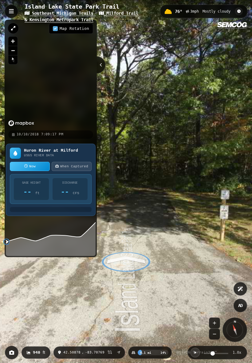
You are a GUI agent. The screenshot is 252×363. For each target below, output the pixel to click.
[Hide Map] (101, 65)
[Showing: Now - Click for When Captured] (239, 11)
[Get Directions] (119, 352)
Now (32, 166)
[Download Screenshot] (11, 352)
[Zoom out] (13, 50)
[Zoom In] (214, 323)
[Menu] (11, 11)
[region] (51, 75)
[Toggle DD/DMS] (110, 352)
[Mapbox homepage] (21, 123)
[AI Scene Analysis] (240, 289)
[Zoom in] (13, 41)
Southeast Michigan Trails (63, 13)
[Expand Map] (13, 28)
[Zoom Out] (214, 334)
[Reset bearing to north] (13, 59)
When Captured (74, 166)
